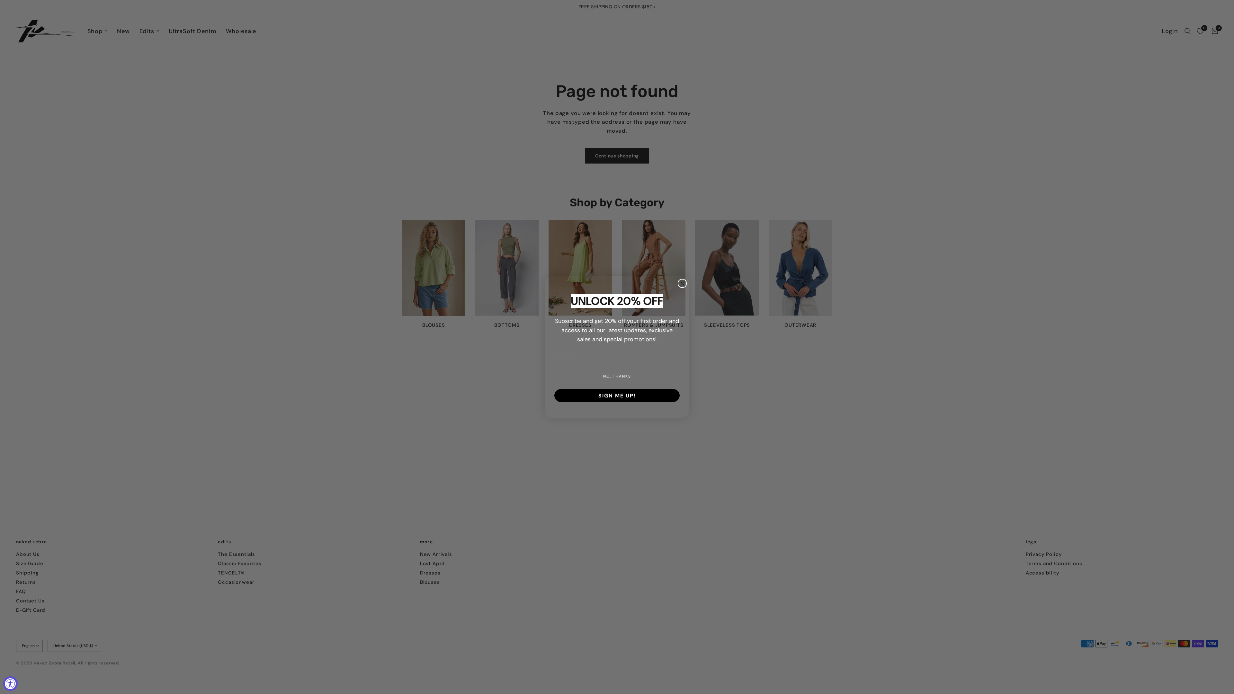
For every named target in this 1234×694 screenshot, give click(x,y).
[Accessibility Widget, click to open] (10, 683)
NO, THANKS (617, 376)
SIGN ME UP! (617, 395)
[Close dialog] (682, 283)
